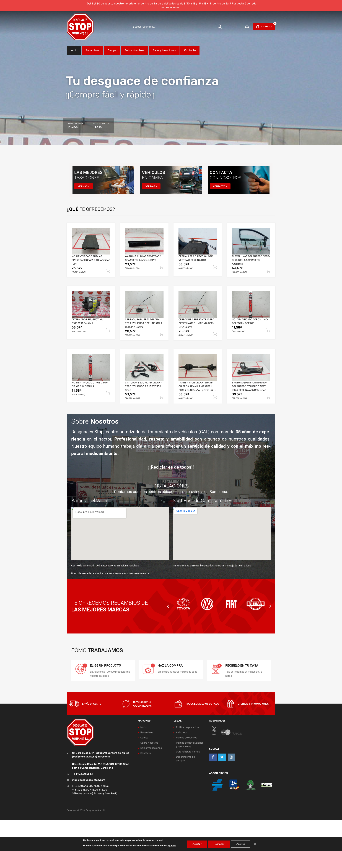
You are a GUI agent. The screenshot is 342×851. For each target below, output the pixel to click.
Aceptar (197, 844)
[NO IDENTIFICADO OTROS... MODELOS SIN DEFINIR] (251, 304)
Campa (112, 50)
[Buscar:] (177, 26)
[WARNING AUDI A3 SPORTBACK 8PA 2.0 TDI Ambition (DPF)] (144, 241)
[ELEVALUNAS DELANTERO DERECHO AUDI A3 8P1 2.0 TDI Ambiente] (251, 241)
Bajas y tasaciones (164, 50)
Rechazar (219, 844)
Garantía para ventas (188, 751)
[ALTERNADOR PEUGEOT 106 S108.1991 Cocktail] (91, 304)
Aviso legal (182, 732)
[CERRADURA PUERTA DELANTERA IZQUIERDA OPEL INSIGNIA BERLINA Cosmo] (144, 304)
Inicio (74, 50)
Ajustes (240, 844)
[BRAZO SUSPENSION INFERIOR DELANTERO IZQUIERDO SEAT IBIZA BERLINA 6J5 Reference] (251, 367)
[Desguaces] (80, 27)
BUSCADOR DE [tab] (75, 125)
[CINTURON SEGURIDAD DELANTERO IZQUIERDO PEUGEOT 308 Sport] (144, 367)
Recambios (92, 50)
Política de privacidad (188, 727)
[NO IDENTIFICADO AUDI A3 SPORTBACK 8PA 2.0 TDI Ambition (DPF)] (91, 241)
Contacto (190, 50)
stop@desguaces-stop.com (88, 779)
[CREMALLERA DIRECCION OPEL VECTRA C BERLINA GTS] (197, 241)
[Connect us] (213, 757)
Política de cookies (186, 737)
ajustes (172, 845)
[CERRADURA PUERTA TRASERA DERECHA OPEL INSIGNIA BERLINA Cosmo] (197, 304)
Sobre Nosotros (134, 50)
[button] (168, 606)
